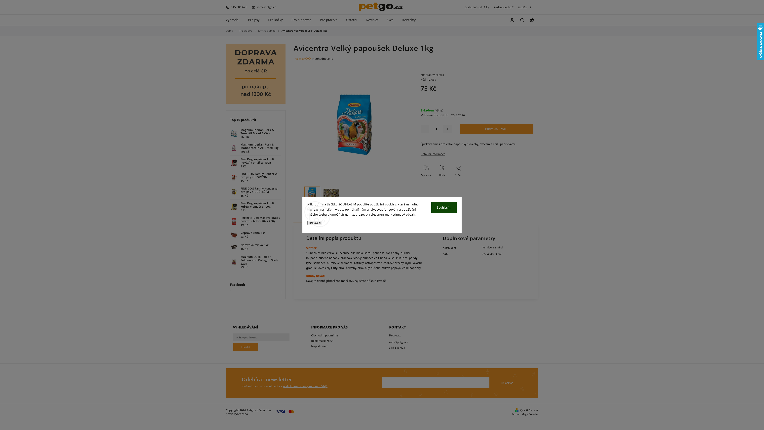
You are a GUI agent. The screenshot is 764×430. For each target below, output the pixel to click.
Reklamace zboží (503, 7)
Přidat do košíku (496, 129)
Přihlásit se (506, 382)
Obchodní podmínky (477, 7)
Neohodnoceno (322, 58)
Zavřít (521, 180)
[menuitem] (235, 20)
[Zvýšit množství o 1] (447, 129)
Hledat (245, 347)
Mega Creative (530, 414)
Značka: (432, 75)
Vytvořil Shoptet (529, 410)
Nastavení (315, 222)
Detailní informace (433, 154)
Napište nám (525, 7)
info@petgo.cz (398, 342)
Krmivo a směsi (492, 247)
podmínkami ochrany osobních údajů (305, 386)
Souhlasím (444, 207)
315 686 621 (397, 347)
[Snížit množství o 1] (425, 129)
